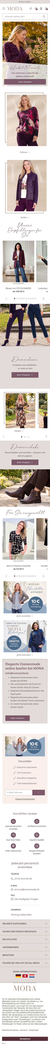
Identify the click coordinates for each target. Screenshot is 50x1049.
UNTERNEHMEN (11, 947)
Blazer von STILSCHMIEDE (18, 288)
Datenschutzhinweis (25, 799)
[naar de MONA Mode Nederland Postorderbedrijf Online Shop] (31, 975)
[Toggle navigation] (4, 8)
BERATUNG (8, 955)
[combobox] (25, 16)
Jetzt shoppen (25, 81)
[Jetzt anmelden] (38, 792)
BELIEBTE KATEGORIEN (14, 923)
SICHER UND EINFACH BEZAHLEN (19, 931)
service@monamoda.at (26, 889)
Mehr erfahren (17, 718)
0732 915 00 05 (23, 878)
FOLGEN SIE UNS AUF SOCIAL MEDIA (21, 963)
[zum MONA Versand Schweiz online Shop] (25, 975)
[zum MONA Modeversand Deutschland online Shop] (18, 975)
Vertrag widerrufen (21, 914)
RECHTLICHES (10, 939)
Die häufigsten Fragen (26, 899)
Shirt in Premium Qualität (18, 565)
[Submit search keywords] (44, 16)
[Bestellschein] (41, 8)
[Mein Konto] (30, 8)
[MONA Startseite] (15, 8)
